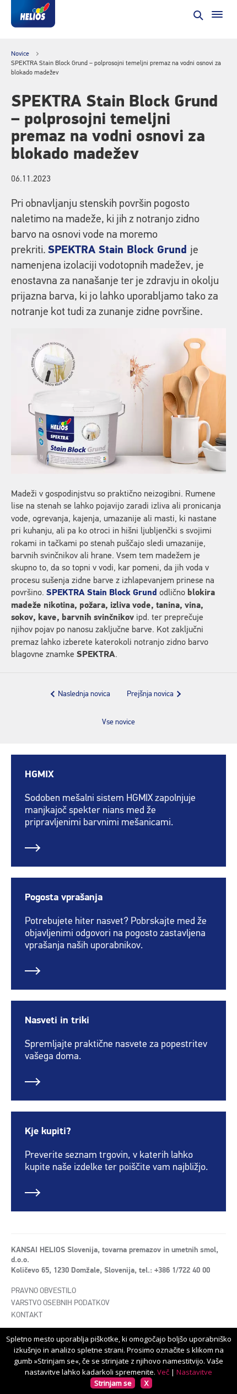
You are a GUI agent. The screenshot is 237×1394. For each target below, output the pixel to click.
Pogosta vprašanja (64, 897)
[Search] (197, 14)
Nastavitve (194, 1372)
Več (163, 1372)
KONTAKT (26, 1315)
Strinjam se (113, 1383)
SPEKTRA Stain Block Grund (117, 249)
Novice (20, 54)
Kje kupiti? (48, 1131)
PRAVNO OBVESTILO (43, 1291)
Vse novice (118, 722)
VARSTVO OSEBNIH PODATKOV (60, 1303)
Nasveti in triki (57, 1021)
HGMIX (39, 774)
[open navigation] (217, 14)
